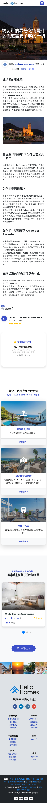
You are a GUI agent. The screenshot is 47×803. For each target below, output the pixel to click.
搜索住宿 (13, 724)
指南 (12, 750)
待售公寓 (34, 724)
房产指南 (12, 759)
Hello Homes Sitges (24, 64)
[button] (23, 632)
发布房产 (34, 739)
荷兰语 (28, 781)
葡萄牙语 (20, 781)
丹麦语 (35, 781)
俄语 (29, 784)
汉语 (34, 784)
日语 (24, 784)
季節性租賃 (13, 739)
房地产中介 (33, 719)
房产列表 (34, 727)
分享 (32, 69)
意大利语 (11, 781)
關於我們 (34, 756)
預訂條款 (33, 787)
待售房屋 (34, 722)
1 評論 (23, 69)
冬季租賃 (13, 742)
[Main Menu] (42, 3)
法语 (38, 779)
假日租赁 (13, 722)
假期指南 (12, 756)
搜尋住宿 (25, 648)
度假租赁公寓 (13, 719)
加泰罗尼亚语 (20, 779)
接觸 (34, 759)
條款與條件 (25, 787)
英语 (12, 779)
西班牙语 (31, 779)
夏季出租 (13, 745)
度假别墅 (13, 727)
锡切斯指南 (12, 754)
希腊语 (18, 784)
